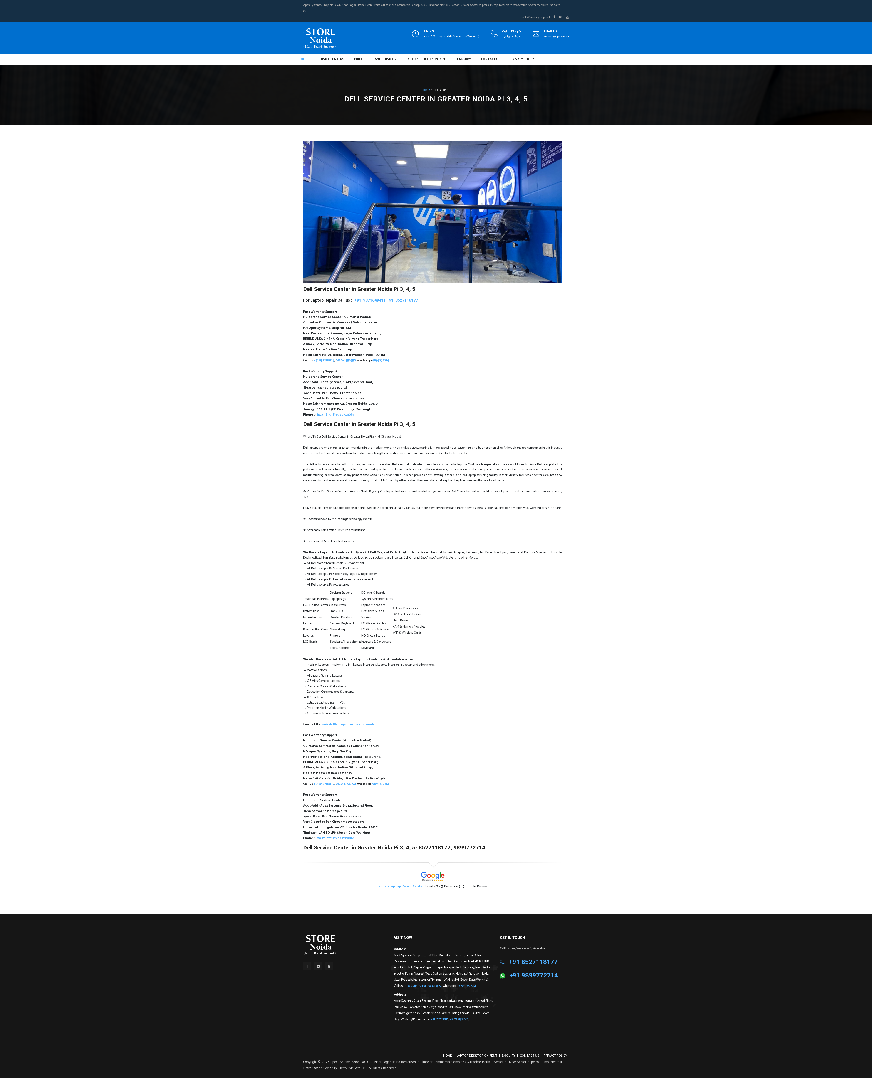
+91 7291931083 (459, 1019)
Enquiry (464, 59)
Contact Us (490, 59)
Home (303, 59)
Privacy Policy (522, 59)
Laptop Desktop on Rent (426, 59)
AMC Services (385, 59)
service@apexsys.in (556, 36)
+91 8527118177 (511, 36)
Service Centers (330, 59)
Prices (359, 59)
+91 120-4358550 (432, 986)
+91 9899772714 (466, 986)
